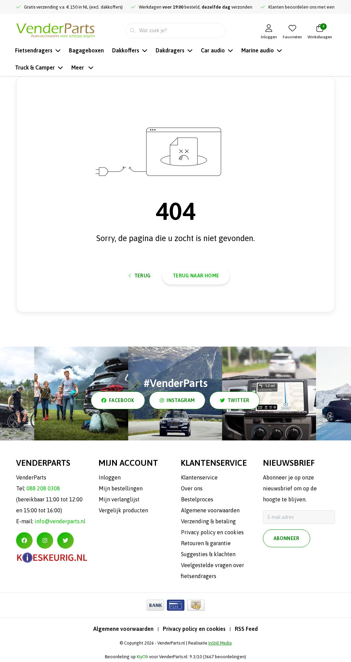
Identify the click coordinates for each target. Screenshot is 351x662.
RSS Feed (246, 629)
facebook (121, 400)
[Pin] (175, 605)
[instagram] (45, 540)
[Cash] (196, 605)
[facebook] (24, 540)
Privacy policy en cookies (194, 629)
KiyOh (142, 656)
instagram (181, 400)
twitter (238, 400)
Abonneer (287, 538)
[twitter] (65, 540)
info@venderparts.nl (60, 521)
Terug (142, 275)
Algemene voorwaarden (123, 629)
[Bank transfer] (155, 605)
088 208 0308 (43, 488)
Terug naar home (196, 275)
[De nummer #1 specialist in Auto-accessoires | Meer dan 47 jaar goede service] (55, 30)
